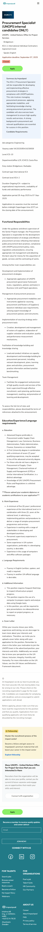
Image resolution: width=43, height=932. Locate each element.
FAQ (24, 917)
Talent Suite (28, 883)
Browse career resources (8, 881)
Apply (12, 68)
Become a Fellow (9, 889)
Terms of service (29, 924)
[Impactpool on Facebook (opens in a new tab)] (11, 859)
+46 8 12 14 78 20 (9, 918)
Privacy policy (28, 920)
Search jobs (6, 876)
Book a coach (7, 886)
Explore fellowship (12, 754)
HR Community (29, 886)
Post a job (27, 879)
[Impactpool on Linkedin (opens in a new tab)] (21, 859)
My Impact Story (8, 893)
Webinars (6, 896)
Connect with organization (22, 796)
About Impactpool (30, 913)
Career (26, 910)
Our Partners (28, 890)
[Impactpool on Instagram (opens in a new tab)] (32, 859)
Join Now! (21, 841)
